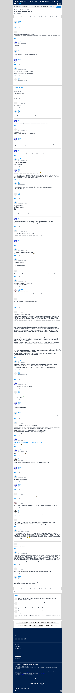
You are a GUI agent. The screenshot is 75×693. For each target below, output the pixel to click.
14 (41, 16)
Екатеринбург (17, 646)
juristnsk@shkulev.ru (41, 673)
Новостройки (27, 9)
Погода (29, 1)
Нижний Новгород (18, 648)
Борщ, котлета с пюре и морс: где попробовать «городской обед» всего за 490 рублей (34, 607)
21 (56, 16)
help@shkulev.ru (22, 674)
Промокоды (53, 1)
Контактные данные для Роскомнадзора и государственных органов (26, 664)
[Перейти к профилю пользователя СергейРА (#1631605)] (15, 42)
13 (39, 16)
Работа (21, 1)
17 (47, 16)
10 (32, 16)
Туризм (39, 1)
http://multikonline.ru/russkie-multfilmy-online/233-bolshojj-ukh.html (28, 442)
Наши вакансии (17, 658)
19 (52, 16)
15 (43, 16)
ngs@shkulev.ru (27, 672)
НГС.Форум (15, 9)
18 (50, 16)
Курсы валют (47, 1)
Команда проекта (18, 656)
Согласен (58, 6)
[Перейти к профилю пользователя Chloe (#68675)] (15, 459)
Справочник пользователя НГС (21, 632)
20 (54, 16)
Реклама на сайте (18, 654)
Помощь (16, 660)
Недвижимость (16, 1)
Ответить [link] (15, 27)
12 (36, 16)
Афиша (43, 1)
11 (34, 16)
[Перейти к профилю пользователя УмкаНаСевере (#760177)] (15, 290)
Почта (36, 1)
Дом (32, 1)
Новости (25, 1)
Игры (57, 1)
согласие (50, 6)
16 (45, 16)
